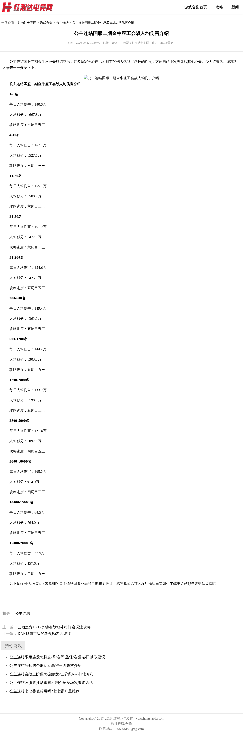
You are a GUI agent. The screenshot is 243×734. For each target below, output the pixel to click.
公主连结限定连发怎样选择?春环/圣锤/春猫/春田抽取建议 (57, 657)
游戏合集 (46, 22)
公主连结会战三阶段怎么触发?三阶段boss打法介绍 (51, 674)
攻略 (219, 7)
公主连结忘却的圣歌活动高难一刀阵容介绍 (45, 666)
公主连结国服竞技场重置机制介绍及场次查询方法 (51, 683)
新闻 (235, 7)
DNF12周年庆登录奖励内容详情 (36, 634)
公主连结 (62, 22)
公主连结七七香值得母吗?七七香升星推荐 (44, 691)
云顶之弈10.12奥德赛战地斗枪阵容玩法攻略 (46, 627)
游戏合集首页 (195, 7)
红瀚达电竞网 (29, 7)
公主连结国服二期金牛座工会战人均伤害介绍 (103, 22)
